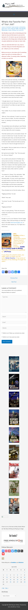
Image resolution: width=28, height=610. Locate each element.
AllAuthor (21, 562)
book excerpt (15, 27)
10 (7, 577)
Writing (14, 30)
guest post (4, 28)
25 (10, 582)
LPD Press (7, 251)
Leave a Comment (6, 27)
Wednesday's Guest (7, 30)
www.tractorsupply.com (16, 222)
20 (17, 579)
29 (24, 582)
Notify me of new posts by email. (11, 337)
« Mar (3, 588)
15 (24, 577)
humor (9, 28)
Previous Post (13, 278)
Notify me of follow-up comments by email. (14, 333)
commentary (22, 27)
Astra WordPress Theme (14, 606)
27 (17, 582)
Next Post (14, 281)
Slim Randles (22, 28)
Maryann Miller (15, 28)
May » (6, 588)
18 (10, 579)
